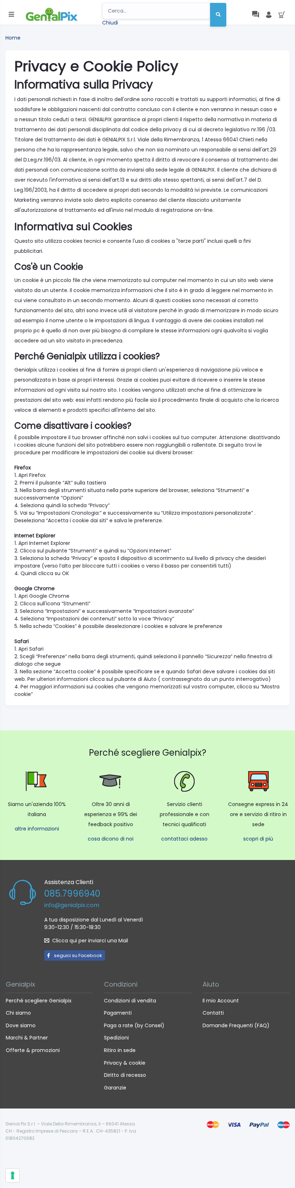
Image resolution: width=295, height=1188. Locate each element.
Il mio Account (221, 1000)
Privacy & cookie (124, 1062)
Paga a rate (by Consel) (134, 1025)
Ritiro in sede (120, 1050)
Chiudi (110, 22)
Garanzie (115, 1087)
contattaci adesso (184, 838)
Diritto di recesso (125, 1075)
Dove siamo (21, 1025)
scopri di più (258, 838)
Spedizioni (116, 1037)
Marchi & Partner (27, 1037)
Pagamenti (118, 1012)
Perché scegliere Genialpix (39, 1000)
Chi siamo (18, 1012)
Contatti (213, 1012)
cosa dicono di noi (110, 838)
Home (13, 37)
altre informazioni (37, 828)
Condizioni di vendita (130, 1000)
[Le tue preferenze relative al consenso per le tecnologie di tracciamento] (12, 1175)
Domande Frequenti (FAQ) (236, 1025)
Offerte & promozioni (33, 1050)
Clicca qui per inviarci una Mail (90, 940)
